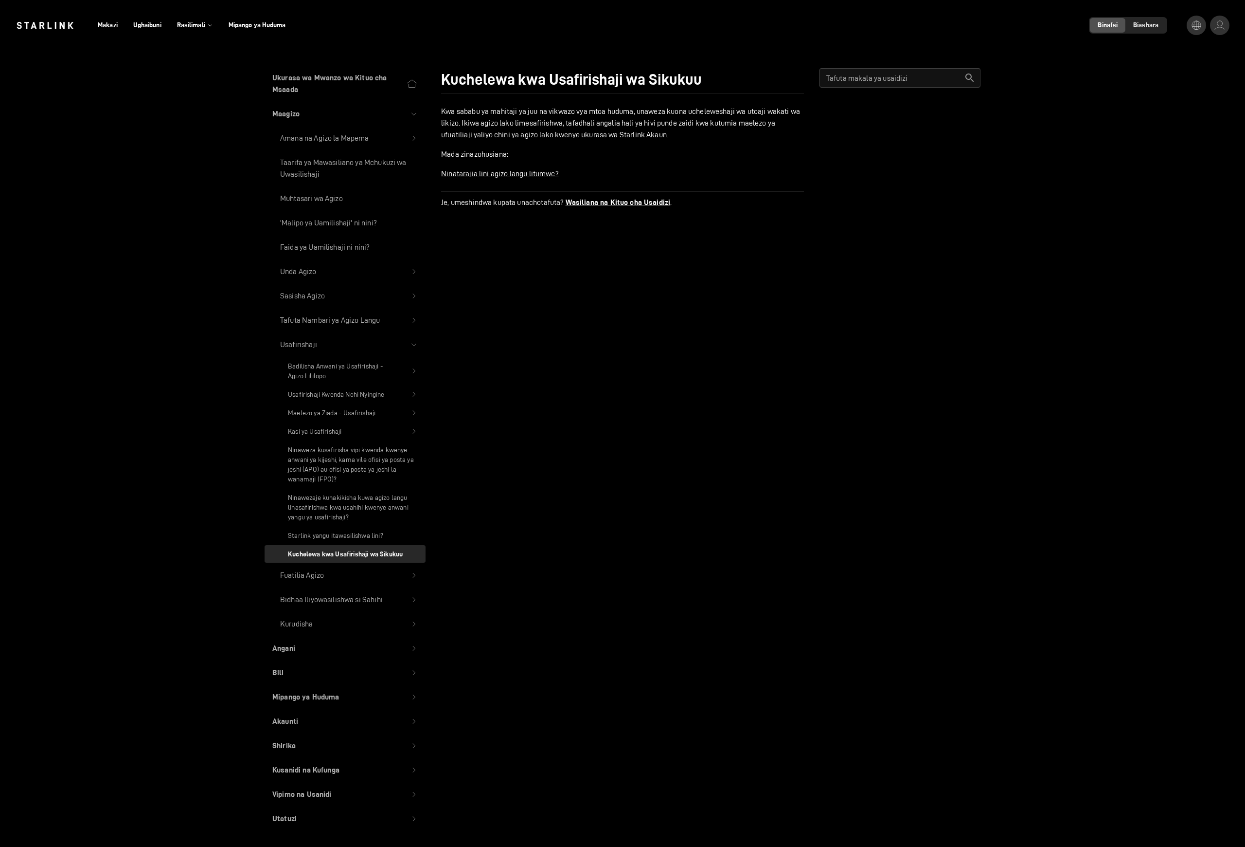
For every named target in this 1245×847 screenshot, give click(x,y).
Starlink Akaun (643, 134)
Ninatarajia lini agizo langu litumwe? (500, 173)
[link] (45, 25)
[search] (969, 78)
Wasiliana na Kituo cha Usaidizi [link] (618, 202)
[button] (345, 114)
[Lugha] (1196, 25)
